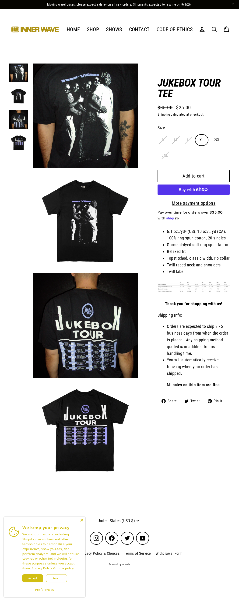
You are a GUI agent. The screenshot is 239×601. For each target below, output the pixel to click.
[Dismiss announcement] (233, 4)
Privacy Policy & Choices (100, 553)
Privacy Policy (42, 568)
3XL (165, 155)
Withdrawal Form (169, 553)
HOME (73, 29)
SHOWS (114, 29)
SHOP (93, 29)
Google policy (63, 568)
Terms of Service (137, 553)
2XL (217, 140)
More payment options (193, 203)
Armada (126, 564)
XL (202, 140)
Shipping (164, 114)
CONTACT (139, 29)
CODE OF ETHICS (175, 29)
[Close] (82, 520)
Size (161, 127)
